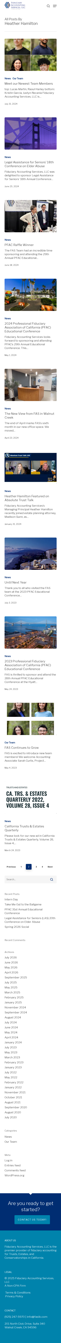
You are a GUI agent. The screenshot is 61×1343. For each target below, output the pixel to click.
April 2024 (11, 1037)
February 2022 (14, 1082)
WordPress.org (14, 1175)
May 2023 (11, 1052)
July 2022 (11, 1072)
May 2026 (11, 967)
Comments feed (15, 1170)
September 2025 (16, 977)
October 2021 (13, 1097)
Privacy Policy (14, 1296)
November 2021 (15, 1092)
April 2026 (11, 972)
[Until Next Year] (31, 554)
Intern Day (11, 899)
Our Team (18, 78)
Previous (11, 866)
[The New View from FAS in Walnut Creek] (31, 385)
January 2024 (13, 1042)
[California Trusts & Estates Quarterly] (31, 797)
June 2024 (11, 1027)
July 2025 (11, 982)
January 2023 (13, 1067)
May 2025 (11, 987)
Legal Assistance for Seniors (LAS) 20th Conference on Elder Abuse (30, 920)
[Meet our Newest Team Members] (31, 55)
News (8, 78)
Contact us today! (32, 1219)
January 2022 (13, 1087)
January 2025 (13, 1002)
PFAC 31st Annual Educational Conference (23, 911)
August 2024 (13, 1017)
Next (50, 866)
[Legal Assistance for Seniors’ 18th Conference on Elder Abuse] (31, 133)
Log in (8, 1160)
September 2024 (16, 1012)
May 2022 (11, 1077)
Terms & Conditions (18, 1292)
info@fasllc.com (37, 1316)
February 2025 (14, 997)
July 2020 (11, 1117)
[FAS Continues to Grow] (31, 719)
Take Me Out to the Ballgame (23, 904)
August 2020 (13, 1112)
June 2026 (11, 962)
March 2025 (12, 992)
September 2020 (16, 1107)
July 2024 (11, 1022)
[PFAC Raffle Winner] (31, 216)
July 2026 (11, 957)
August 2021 (12, 1102)
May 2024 (11, 1032)
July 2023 (11, 1047)
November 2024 (15, 1007)
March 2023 (12, 1057)
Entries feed (12, 1165)
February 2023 (14, 1062)
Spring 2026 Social (17, 926)
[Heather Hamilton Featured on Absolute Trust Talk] (31, 467)
